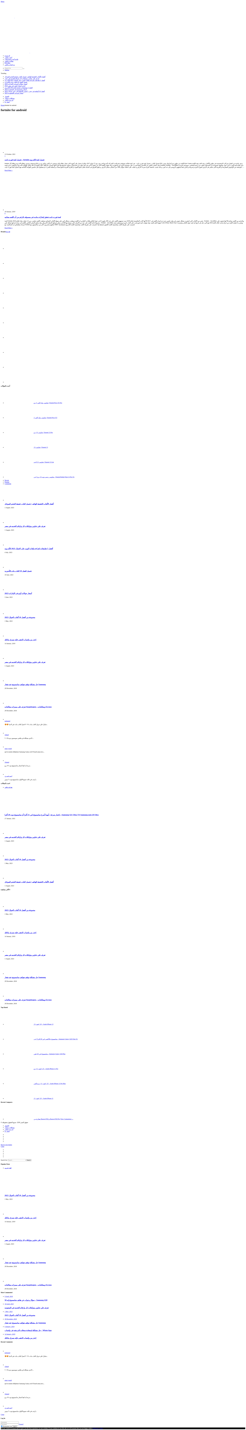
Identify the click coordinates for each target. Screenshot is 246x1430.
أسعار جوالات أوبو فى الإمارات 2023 (16, 84)
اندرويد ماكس (9, 100)
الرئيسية (7, 56)
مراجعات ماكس (10, 65)
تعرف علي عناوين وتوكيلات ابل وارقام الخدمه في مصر (22, 78)
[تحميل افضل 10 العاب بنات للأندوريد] (15, 567)
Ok (93, 1428)
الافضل (7, 96)
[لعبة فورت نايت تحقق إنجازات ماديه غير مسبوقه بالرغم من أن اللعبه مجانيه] (42, 210)
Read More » (9, 170)
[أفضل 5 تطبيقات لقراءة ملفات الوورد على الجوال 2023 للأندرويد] (15, 545)
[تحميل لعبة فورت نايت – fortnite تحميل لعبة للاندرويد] (42, 152)
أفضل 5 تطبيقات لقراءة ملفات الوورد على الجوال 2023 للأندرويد (25, 80)
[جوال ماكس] (14, 17)
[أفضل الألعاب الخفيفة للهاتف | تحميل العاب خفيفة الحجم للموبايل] (15, 500)
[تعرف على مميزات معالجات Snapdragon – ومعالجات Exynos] (15, 703)
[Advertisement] (123, 33)
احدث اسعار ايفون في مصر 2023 (15, 86)
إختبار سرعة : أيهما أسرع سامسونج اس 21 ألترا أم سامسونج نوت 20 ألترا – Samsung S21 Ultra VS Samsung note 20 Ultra (52, 815)
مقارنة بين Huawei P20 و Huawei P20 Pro (47, 1119)
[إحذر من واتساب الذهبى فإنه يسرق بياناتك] (15, 636)
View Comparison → (66, 1119)
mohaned (7, 721)
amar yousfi (8, 748)
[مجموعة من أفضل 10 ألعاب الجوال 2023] (15, 613)
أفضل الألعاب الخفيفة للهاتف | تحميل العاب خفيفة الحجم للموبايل (25, 77)
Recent (7, 480)
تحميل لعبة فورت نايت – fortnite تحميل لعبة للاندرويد (24, 160)
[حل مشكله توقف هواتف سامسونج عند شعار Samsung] (15, 681)
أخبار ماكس (8, 57)
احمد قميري (8, 776)
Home (3, 105)
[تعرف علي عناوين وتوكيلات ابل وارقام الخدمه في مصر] (15, 522)
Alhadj (7, 735)
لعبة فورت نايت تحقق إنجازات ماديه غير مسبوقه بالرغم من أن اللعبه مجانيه (33, 217)
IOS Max (7, 63)
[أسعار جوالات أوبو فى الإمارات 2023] (15, 590)
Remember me (7, 1426)
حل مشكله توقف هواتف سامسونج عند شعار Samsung (25, 684)
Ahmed (7, 762)
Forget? (21, 1424)
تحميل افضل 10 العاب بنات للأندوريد (16, 82)
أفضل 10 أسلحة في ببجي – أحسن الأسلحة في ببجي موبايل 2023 (25, 91)
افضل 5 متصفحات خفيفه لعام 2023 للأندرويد (19, 88)
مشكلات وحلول (10, 98)
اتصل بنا (7, 102)
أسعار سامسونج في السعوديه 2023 (16, 89)
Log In (15, 1426)
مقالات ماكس (9, 61)
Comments (8, 484)
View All (8, 232)
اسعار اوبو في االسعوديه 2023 (14, 93)
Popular (7, 482)
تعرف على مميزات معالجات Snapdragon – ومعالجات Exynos (28, 707)
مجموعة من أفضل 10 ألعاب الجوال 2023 (20, 617)
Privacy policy (98, 1428)
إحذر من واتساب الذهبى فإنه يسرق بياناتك (20, 640)
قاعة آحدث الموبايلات (11, 59)
